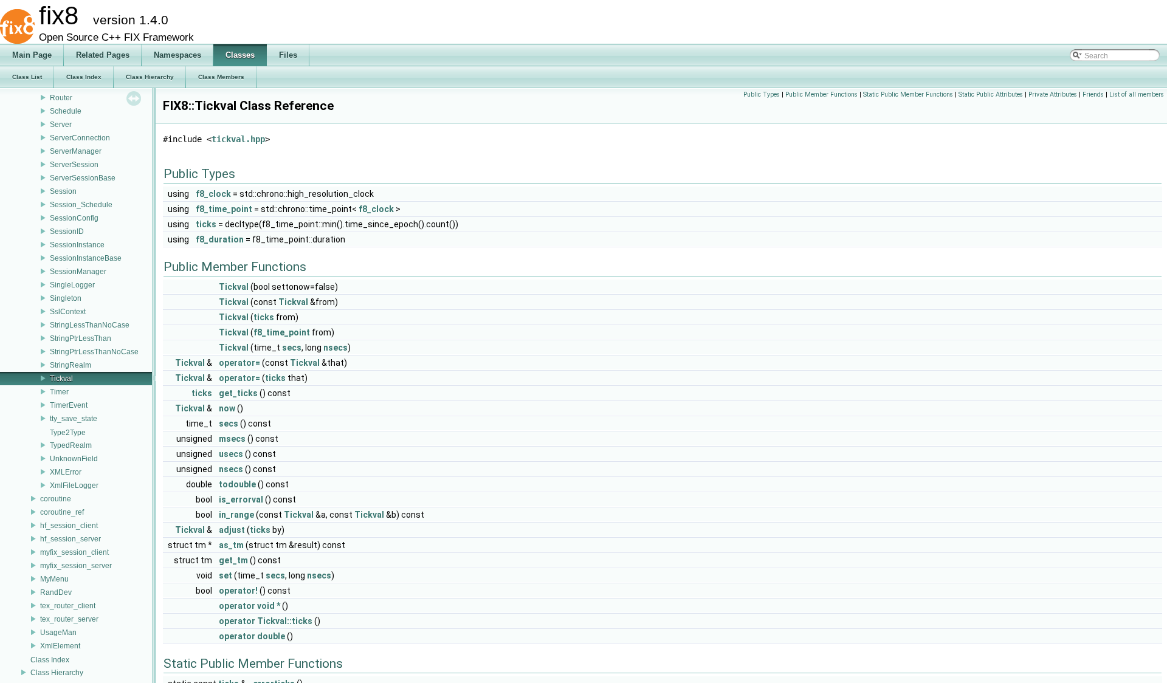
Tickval (61, 378)
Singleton (65, 298)
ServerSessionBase (82, 178)
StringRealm (70, 365)
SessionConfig (74, 218)
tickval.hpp (238, 139)
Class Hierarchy (56, 672)
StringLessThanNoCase (89, 325)
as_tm (231, 545)
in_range (236, 515)
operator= (239, 363)
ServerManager (76, 151)
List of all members (1136, 94)
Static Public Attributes (991, 94)
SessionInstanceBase (86, 258)
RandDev (56, 592)
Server (61, 124)
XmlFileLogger (74, 485)
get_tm (233, 560)
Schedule (65, 111)
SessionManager (78, 271)
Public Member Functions (821, 94)
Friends (1093, 94)
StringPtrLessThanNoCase (94, 352)
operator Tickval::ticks (265, 621)
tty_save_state (73, 418)
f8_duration (220, 239)
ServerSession (74, 164)
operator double (252, 636)
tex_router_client (67, 606)
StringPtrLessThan (80, 338)
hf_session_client (69, 525)
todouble (237, 484)
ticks (206, 224)
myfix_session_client (74, 552)
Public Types (761, 94)
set (225, 575)
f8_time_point (224, 209)
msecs (232, 439)
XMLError (65, 472)
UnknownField (74, 459)
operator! (238, 590)
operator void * (249, 606)
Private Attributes (1052, 94)
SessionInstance (77, 245)
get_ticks (238, 393)
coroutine (55, 499)
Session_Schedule (81, 205)
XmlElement (60, 646)
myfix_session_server (76, 565)
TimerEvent (69, 405)
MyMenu (54, 579)
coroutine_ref (62, 512)
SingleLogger (72, 285)
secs (291, 347)
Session (63, 191)
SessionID (67, 231)
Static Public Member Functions (908, 94)
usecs (231, 454)
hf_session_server (70, 539)
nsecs (335, 347)
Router (61, 98)
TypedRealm (71, 445)
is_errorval (241, 499)
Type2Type (68, 432)
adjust (232, 530)
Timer (59, 392)
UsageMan (58, 632)
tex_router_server (69, 619)
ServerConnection (80, 138)
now (227, 408)
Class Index (49, 660)
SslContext (68, 311)
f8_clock (213, 194)
